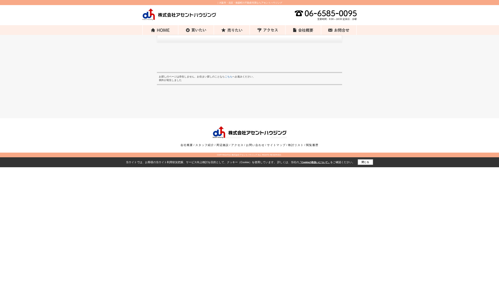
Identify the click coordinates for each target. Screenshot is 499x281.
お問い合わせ (255, 145)
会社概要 (186, 145)
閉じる (365, 162)
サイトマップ (276, 145)
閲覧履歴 (312, 145)
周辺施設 (222, 145)
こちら (228, 76)
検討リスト (296, 145)
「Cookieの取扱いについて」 (314, 162)
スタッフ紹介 (204, 145)
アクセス (237, 145)
